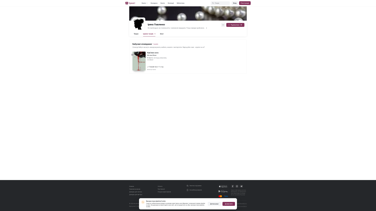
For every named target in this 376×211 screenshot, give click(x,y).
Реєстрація (245, 3)
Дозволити (229, 204)
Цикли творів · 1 (149, 34)
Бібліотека (180, 3)
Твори (136, 34)
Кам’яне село (153, 53)
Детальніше (214, 204)
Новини (131, 186)
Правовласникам (134, 189)
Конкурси (154, 3)
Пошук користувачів (164, 192)
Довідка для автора (135, 194)
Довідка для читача (135, 192)
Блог (162, 34)
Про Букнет (161, 189)
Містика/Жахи (151, 55)
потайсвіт (150, 60)
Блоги (163, 3)
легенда (156, 58)
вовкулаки (163, 58)
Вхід (234, 3)
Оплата (160, 186)
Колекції (171, 3)
